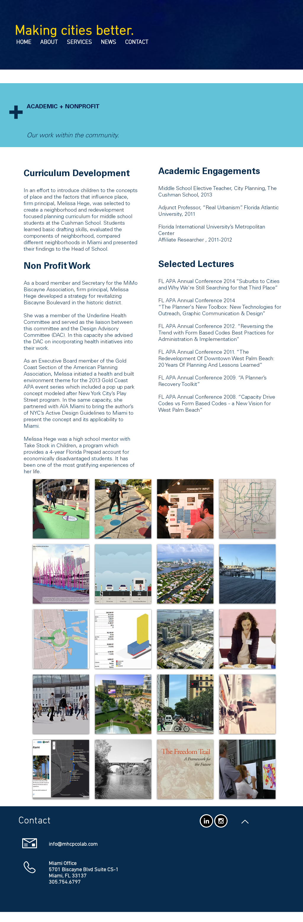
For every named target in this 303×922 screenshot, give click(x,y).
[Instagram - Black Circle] (221, 821)
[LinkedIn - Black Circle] (206, 821)
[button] (61, 508)
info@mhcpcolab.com (73, 844)
